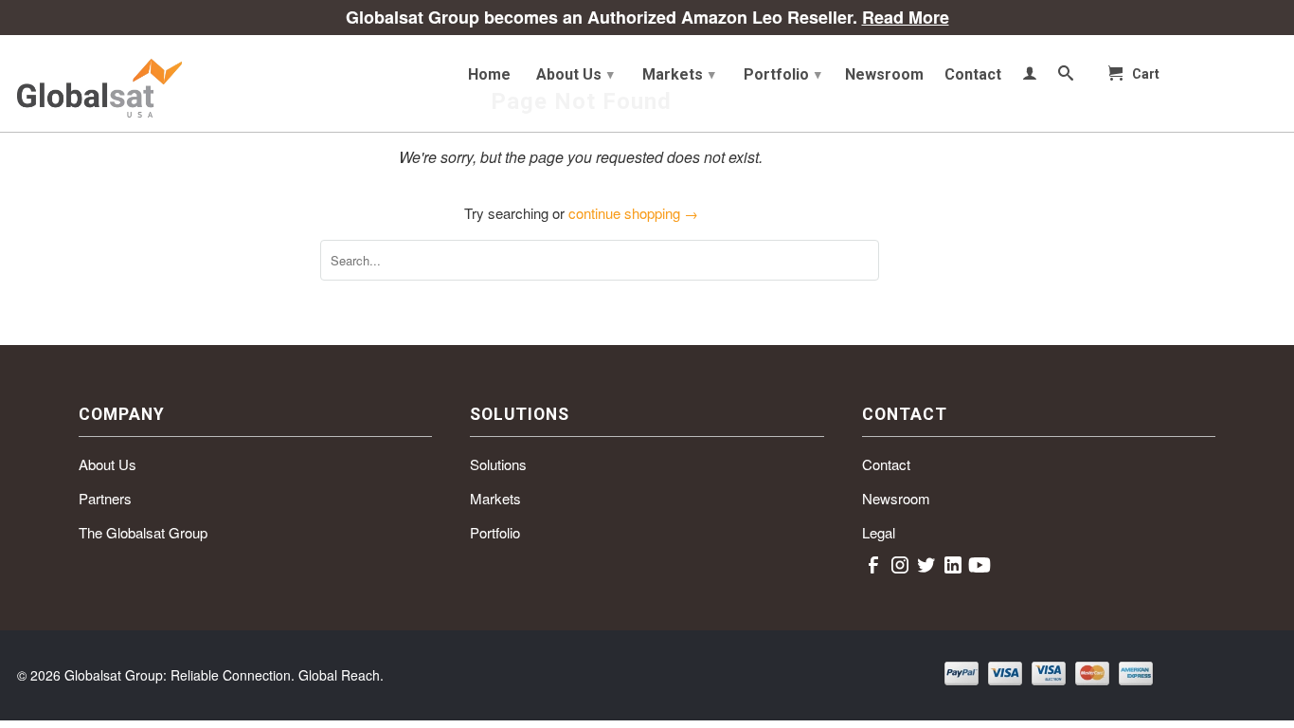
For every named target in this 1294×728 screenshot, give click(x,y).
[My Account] (1029, 76)
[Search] (1065, 76)
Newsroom (884, 74)
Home (489, 74)
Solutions (498, 464)
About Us (575, 74)
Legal (878, 532)
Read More (905, 17)
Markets (678, 74)
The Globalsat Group (143, 532)
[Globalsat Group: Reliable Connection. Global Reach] (154, 83)
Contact (972, 74)
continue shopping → (633, 213)
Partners (105, 498)
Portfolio (782, 74)
